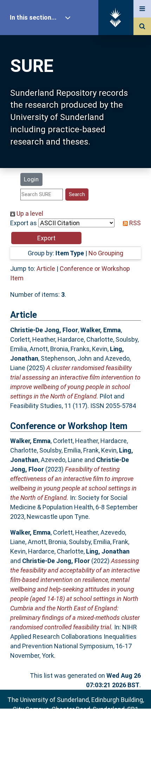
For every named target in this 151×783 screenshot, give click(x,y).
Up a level (29, 213)
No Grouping (105, 253)
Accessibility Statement (75, 766)
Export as (23, 223)
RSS (134, 223)
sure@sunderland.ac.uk (85, 728)
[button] (46, 238)
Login (31, 179)
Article (46, 268)
